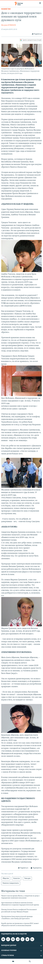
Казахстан (6, 9)
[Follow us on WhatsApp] (23, 939)
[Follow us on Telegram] (18, 939)
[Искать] (30, 961)
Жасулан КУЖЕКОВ (8, 25)
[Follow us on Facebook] (13, 939)
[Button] (37, 34)
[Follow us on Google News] (27, 939)
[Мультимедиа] (13, 961)
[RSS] (32, 939)
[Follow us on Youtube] (3, 939)
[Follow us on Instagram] (8, 939)
